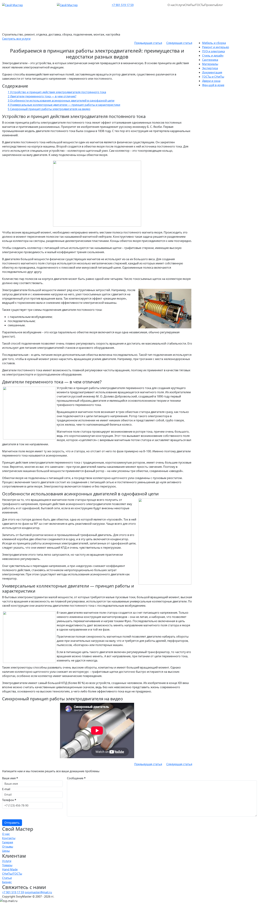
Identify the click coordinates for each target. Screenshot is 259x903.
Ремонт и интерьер (215, 47)
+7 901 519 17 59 (123, 5)
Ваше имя (10, 778)
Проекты (210, 5)
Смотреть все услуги (16, 39)
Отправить (12, 823)
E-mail (6, 789)
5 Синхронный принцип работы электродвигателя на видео (49, 109)
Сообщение (76, 778)
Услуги (179, 5)
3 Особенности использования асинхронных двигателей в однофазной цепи (61, 100)
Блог (220, 5)
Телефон (9, 800)
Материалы (210, 64)
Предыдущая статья (148, 43)
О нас (171, 5)
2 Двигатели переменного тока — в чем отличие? (42, 96)
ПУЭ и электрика (213, 51)
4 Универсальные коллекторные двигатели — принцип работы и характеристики (64, 105)
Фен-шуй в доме (213, 85)
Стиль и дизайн (212, 55)
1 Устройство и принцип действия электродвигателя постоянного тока (57, 92)
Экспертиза (210, 68)
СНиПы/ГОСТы (194, 5)
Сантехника (210, 60)
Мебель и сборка (214, 43)
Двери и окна (211, 81)
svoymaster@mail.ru (38, 892)
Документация (212, 72)
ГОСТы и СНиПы (213, 77)
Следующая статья (179, 43)
